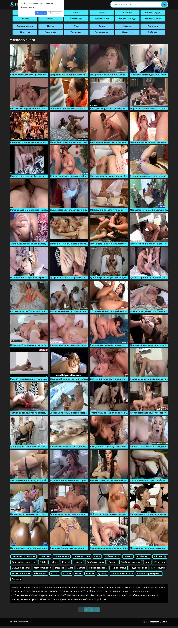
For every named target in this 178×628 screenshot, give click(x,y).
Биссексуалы (158, 568)
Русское (25, 19)
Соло (76, 26)
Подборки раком (95, 562)
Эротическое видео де (23, 562)
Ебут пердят (40, 573)
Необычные (76, 19)
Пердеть (16, 579)
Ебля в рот (159, 562)
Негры (50, 26)
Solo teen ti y (160, 556)
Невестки (127, 32)
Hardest (78, 562)
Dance (78, 573)
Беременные (101, 32)
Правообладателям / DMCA (155, 622)
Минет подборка (98, 568)
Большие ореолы (21, 568)
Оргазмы (50, 19)
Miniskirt (66, 562)
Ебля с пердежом (21, 573)
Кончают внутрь (153, 13)
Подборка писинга (130, 562)
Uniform (54, 562)
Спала (97, 556)
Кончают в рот (102, 19)
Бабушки (152, 32)
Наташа (54, 573)
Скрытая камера (25, 26)
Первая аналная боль (122, 573)
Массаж (127, 26)
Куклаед (102, 573)
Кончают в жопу (153, 19)
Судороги (45, 556)
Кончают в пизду (127, 19)
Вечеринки (50, 32)
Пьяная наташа (118, 568)
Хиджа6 (90, 573)
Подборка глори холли (23, 556)
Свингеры (153, 26)
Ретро (102, 26)
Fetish (43, 562)
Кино (147, 562)
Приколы (25, 32)
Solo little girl (143, 556)
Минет (76, 13)
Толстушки (76, 32)
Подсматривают (139, 568)
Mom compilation (42, 568)
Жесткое (127, 13)
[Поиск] (164, 4)
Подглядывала (61, 556)
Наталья (67, 573)
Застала (81, 568)
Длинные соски (82, 556)
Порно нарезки (19, 621)
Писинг (112, 562)
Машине (59, 568)
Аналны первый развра (149, 573)
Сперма (102, 13)
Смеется (128, 556)
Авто (70, 568)
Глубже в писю (112, 556)
